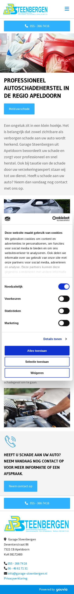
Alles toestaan (37, 350)
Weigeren (37, 372)
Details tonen (52, 339)
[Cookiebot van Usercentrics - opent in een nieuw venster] (52, 218)
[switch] (63, 298)
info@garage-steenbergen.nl (27, 573)
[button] (37, 26)
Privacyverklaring (15, 578)
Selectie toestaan (37, 361)
